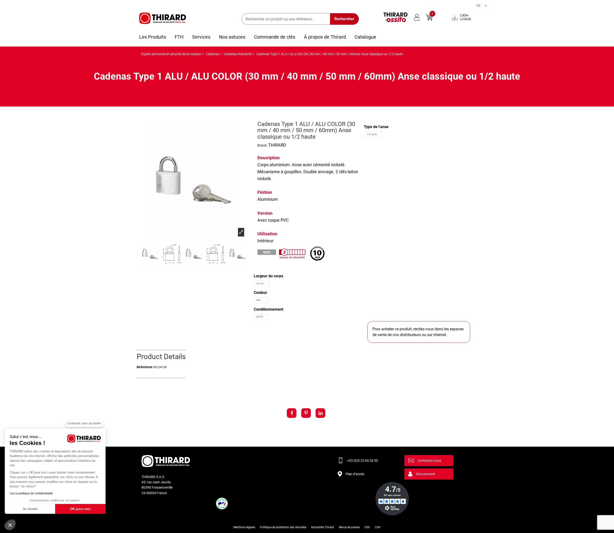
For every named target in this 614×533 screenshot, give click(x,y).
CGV (378, 527)
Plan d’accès (355, 474)
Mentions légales (244, 527)
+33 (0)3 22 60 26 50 (362, 460)
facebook (291, 413)
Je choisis (30, 509)
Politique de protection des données (283, 527)
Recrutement (425, 474)
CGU (367, 527)
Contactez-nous (429, 460)
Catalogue (365, 37)
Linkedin (320, 413)
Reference (145, 367)
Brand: (262, 145)
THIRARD (277, 145)
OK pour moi (80, 509)
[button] (10, 525)
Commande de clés (274, 37)
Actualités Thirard (322, 527)
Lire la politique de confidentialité (31, 493)
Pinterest (306, 413)
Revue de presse (349, 527)
